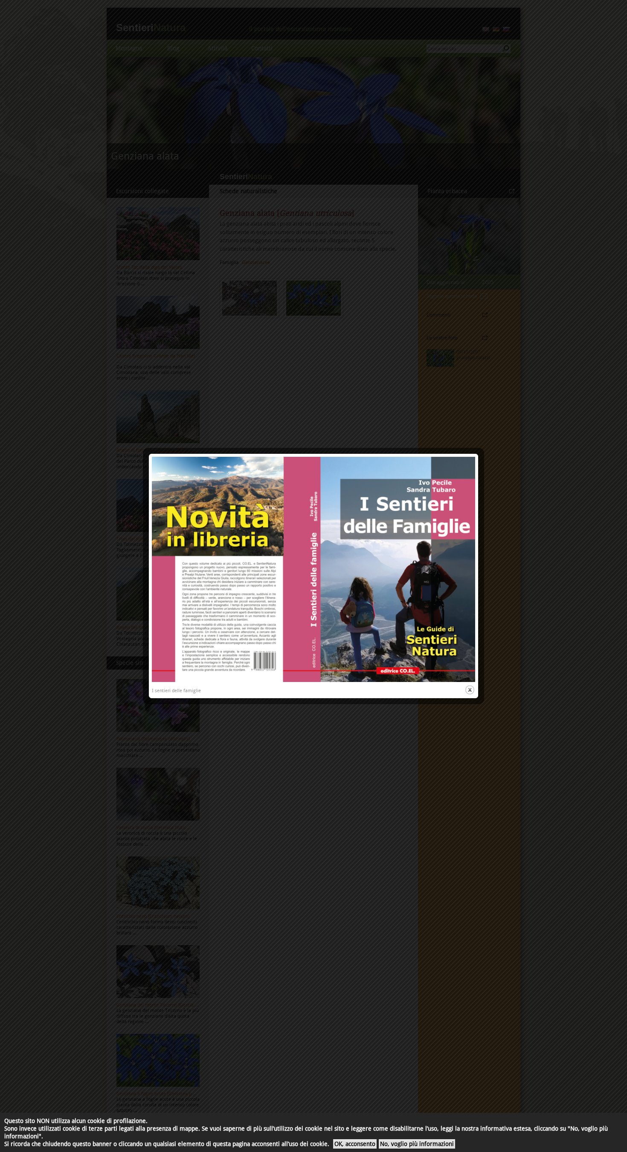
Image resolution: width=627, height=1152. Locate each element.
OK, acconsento (354, 1143)
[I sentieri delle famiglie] (313, 680)
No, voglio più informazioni (417, 1143)
